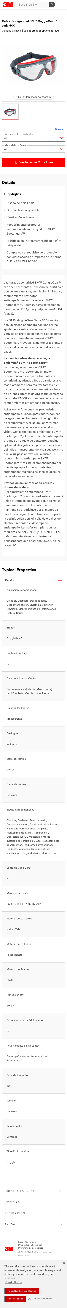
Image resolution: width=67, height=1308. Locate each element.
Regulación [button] (15, 1213)
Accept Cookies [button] (15, 1299)
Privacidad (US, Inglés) (30, 1245)
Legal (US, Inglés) (27, 1242)
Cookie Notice (13, 1282)
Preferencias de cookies (30, 1248)
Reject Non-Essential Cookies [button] (22, 1291)
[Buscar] (52, 4)
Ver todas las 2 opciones (36, 162)
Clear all (59, 129)
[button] (40, 1299)
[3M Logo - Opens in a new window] (8, 4)
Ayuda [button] (10, 1224)
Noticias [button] (12, 1202)
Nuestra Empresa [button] (20, 1191)
